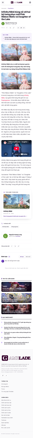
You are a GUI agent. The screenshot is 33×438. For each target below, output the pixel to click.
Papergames (5, 100)
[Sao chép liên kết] (13, 27)
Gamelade (3, 8)
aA (21, 27)
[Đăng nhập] (30, 2)
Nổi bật (22, 256)
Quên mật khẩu (5, 422)
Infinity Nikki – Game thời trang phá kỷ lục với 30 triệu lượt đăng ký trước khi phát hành (17, 38)
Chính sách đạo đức (6, 405)
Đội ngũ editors (5, 386)
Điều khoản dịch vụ (6, 400)
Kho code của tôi (5, 427)
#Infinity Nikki (5, 226)
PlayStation (11, 8)
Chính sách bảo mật (6, 402)
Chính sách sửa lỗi (5, 407)
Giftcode (3, 425)
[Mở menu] (2, 2)
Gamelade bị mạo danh (7, 417)
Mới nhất (28, 256)
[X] (10, 27)
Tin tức (3, 389)
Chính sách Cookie (6, 412)
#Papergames (14, 226)
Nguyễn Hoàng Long (11, 22)
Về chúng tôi (4, 384)
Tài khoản (3, 420)
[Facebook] (6, 27)
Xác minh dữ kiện (5, 415)
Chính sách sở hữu (6, 410)
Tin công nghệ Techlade (7, 391)
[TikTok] (6, 375)
